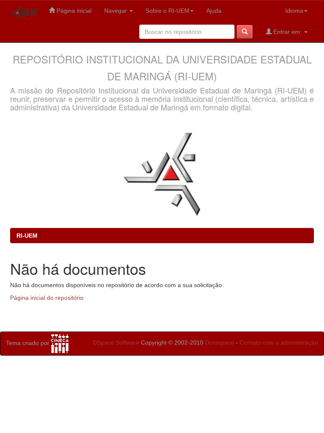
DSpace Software (116, 342)
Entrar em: (287, 31)
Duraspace (219, 342)
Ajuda (213, 10)
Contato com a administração (279, 342)
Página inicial (73, 10)
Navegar (116, 10)
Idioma (294, 10)
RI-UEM (27, 235)
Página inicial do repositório (47, 297)
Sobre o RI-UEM (167, 10)
